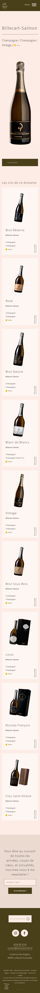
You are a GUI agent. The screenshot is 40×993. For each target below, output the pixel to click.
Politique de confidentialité (18, 973)
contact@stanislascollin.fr (20, 948)
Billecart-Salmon (19, 28)
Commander (12, 162)
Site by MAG (20, 989)
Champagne (10, 40)
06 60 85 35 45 (20, 944)
